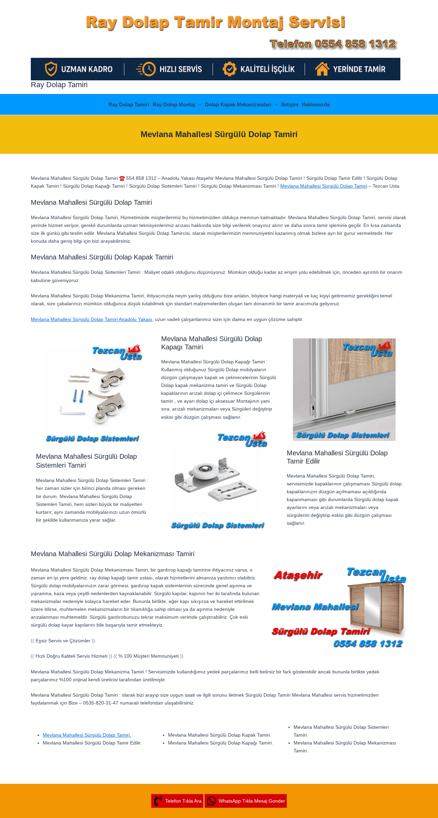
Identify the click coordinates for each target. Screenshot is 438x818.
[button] (198, 104)
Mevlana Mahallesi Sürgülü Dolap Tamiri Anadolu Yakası (91, 319)
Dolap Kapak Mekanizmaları (238, 104)
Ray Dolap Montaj (174, 104)
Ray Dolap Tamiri (59, 84)
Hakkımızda (316, 104)
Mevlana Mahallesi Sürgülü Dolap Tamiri (323, 186)
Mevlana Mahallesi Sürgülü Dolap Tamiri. (87, 735)
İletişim (289, 104)
